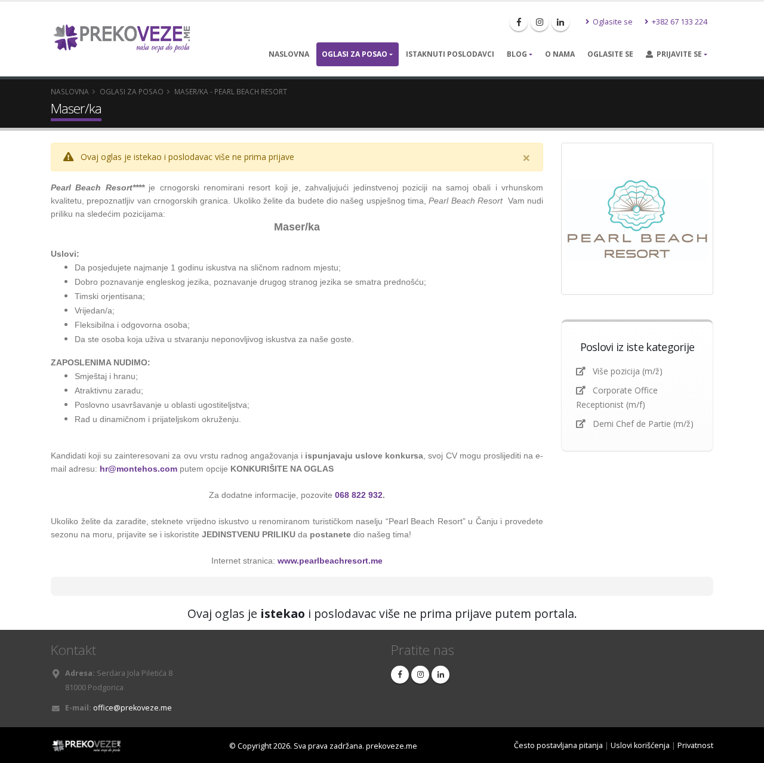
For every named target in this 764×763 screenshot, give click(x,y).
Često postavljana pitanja (558, 745)
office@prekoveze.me (132, 708)
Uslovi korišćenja (640, 745)
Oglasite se (612, 22)
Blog (517, 54)
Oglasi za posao (354, 54)
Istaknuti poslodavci (450, 54)
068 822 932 (359, 495)
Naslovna (289, 54)
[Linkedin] (560, 22)
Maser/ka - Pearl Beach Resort (230, 91)
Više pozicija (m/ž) (628, 371)
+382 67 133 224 (678, 22)
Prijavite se (677, 54)
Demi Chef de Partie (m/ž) (643, 423)
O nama (560, 54)
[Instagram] (540, 22)
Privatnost (695, 745)
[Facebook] (519, 22)
